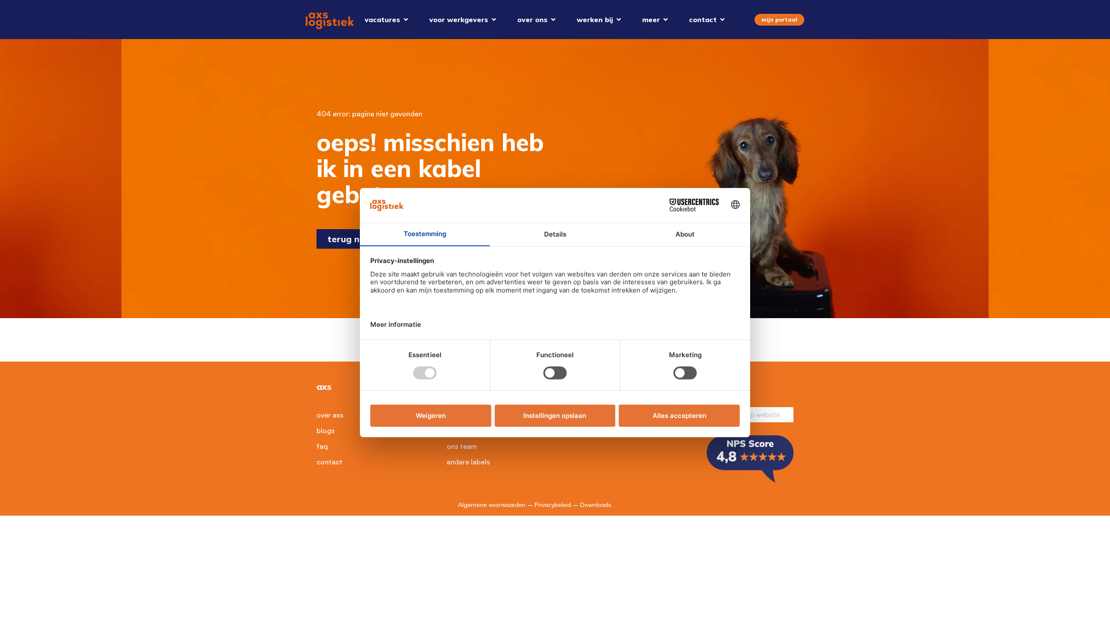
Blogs (326, 430)
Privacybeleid (553, 505)
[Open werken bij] (618, 19)
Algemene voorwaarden (492, 505)
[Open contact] (722, 19)
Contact (330, 461)
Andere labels (468, 461)
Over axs (330, 415)
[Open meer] (665, 19)
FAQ (322, 446)
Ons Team (462, 446)
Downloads (595, 505)
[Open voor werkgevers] (493, 19)
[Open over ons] (553, 19)
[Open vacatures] (405, 19)
